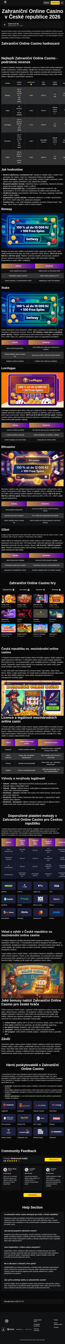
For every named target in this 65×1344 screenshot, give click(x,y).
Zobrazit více (32, 1195)
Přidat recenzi (53, 1159)
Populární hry (7, 589)
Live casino (23, 589)
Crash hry (39, 589)
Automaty (55, 589)
